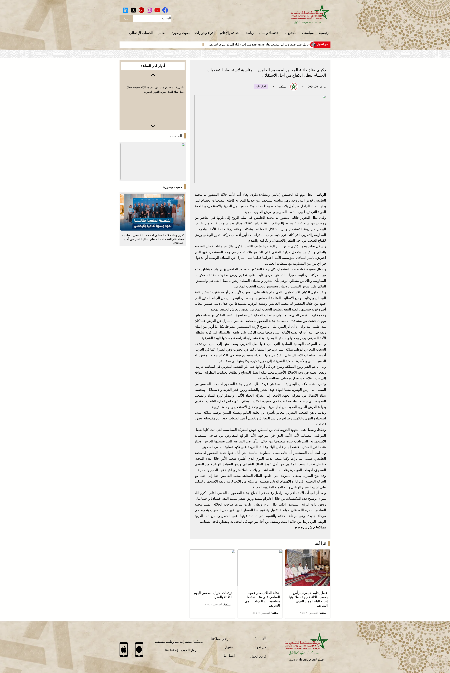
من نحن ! (260, 647)
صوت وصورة (172, 187)
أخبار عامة (260, 86)
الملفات (176, 136)
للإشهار (230, 647)
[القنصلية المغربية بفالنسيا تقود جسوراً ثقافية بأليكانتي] (152, 196)
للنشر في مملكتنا (223, 639)
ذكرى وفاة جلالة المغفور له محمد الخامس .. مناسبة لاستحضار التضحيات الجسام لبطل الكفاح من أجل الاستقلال (153, 239)
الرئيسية (260, 638)
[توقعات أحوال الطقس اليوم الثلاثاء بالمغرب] (212, 552)
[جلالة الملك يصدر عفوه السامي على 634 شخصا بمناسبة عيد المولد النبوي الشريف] (260, 552)
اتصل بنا (229, 655)
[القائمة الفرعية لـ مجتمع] (286, 33)
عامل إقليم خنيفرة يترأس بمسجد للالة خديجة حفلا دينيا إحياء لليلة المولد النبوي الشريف (259, 44)
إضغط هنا (171, 650)
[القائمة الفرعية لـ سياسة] (302, 33)
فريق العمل (258, 656)
